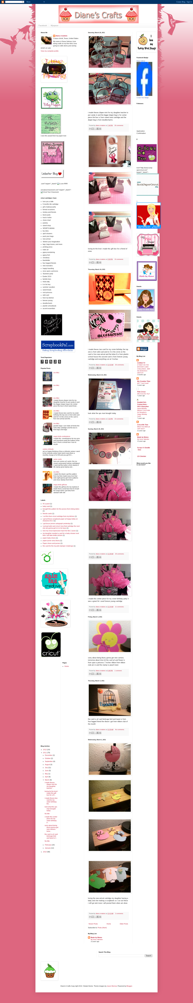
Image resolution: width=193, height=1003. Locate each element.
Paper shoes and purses (51, 543)
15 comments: (119, 259)
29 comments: (119, 554)
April (47, 777)
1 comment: (118, 670)
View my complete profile (50, 51)
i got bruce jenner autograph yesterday (56, 523)
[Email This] (90, 128)
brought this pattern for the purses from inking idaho (61, 509)
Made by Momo (96, 937)
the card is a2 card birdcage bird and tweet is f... (51, 836)
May (46, 774)
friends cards (47, 513)
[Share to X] (95, 128)
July (46, 768)
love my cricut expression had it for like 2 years (59, 531)
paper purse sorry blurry (51, 541)
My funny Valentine (97, 939)
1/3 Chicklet (141, 456)
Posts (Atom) (102, 928)
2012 (45, 750)
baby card (46, 506)
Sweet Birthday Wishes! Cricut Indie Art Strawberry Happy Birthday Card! (143, 412)
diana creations (61, 36)
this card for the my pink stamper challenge (58, 546)
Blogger (129, 986)
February (48, 845)
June (47, 771)
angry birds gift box (60, 485)
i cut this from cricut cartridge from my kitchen (58, 516)
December (49, 755)
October (48, 758)
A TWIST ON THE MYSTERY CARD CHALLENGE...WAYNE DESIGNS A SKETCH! (143, 368)
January (48, 848)
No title (47, 814)
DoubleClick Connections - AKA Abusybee (143, 404)
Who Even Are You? (143, 394)
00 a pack (46, 504)
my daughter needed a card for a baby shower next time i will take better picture (61, 534)
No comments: (119, 729)
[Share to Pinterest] (100, 128)
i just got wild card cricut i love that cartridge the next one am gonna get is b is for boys (61, 527)
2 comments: (119, 913)
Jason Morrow (112, 986)
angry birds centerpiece (61, 436)
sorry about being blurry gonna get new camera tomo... (51, 828)
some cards (57, 459)
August (47, 765)
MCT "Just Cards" (143, 383)
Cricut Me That (142, 425)
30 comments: (119, 365)
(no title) (56, 373)
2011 (45, 753)
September (49, 761)
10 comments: (119, 419)
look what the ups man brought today (51, 809)
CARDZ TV (141, 363)
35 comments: (119, 125)
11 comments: (119, 607)
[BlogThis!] (92, 128)
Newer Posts (93, 924)
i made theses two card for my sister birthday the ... (51, 801)
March (47, 780)
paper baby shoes (49, 538)
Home (109, 924)
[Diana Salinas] (144, 95)
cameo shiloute (48, 449)
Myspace (54, 25)
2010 (45, 852)
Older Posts (124, 924)
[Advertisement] (48, 701)
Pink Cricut (141, 392)
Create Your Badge (143, 97)
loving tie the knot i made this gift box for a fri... (51, 793)
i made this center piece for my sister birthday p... (51, 819)
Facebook (43, 25)
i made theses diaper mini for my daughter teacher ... (51, 785)
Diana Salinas (141, 61)
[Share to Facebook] (97, 128)
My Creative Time (143, 381)
